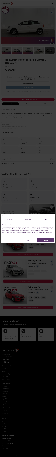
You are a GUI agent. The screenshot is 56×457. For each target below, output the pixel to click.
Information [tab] (28, 219)
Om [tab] (46, 219)
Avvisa (27, 240)
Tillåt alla (45, 240)
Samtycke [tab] (9, 219)
